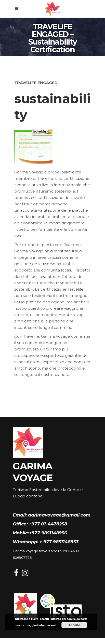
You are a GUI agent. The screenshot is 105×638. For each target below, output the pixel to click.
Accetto (74, 625)
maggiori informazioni (41, 625)
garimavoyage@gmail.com (59, 515)
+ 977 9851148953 (59, 541)
